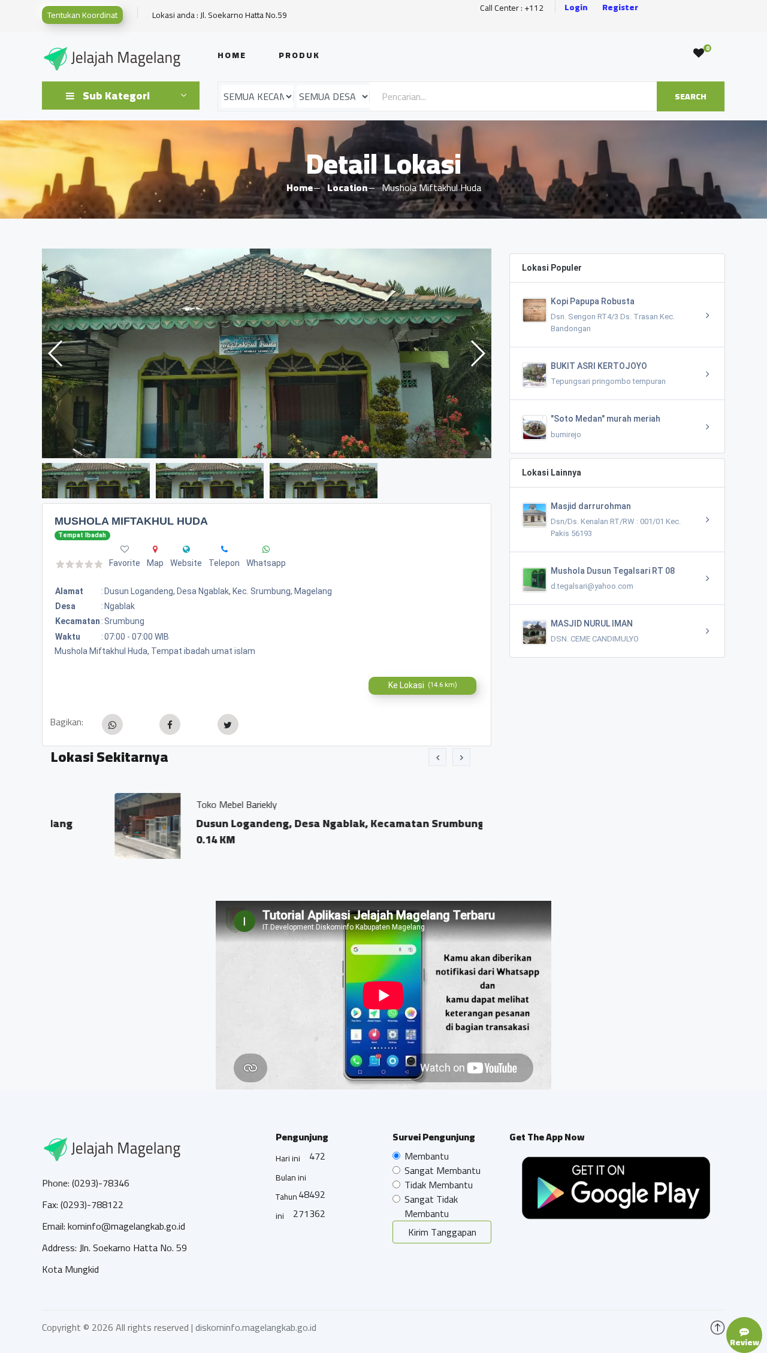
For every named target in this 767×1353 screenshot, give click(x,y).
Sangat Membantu (442, 1170)
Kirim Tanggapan (442, 1232)
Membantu (426, 1156)
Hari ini (288, 1158)
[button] (477, 353)
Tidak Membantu (438, 1185)
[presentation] (437, 757)
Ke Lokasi (422, 685)
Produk (299, 55)
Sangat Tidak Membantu (431, 1206)
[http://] (186, 549)
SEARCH (690, 96)
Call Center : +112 (511, 8)
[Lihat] (266, 353)
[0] (698, 53)
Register (620, 7)
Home (232, 55)
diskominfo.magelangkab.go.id (255, 1327)
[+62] (224, 549)
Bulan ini (291, 1177)
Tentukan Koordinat (82, 15)
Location (347, 187)
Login (576, 7)
